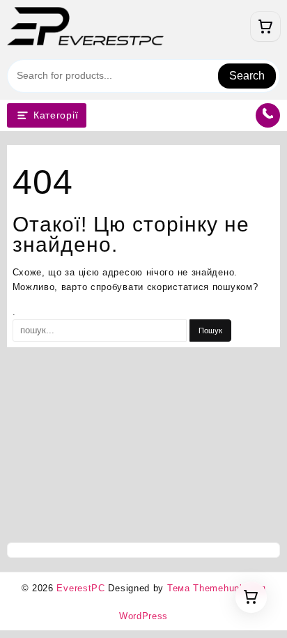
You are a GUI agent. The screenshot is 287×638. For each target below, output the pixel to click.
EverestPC (80, 588)
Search (247, 76)
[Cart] (265, 26)
